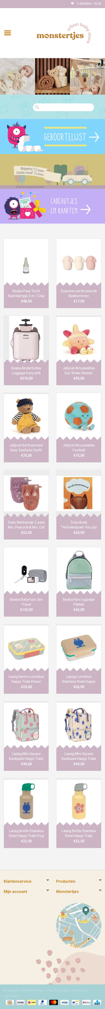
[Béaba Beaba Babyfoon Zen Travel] (26, 570)
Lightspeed (11, 996)
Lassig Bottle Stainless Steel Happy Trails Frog (26, 833)
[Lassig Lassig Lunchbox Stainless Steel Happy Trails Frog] (78, 647)
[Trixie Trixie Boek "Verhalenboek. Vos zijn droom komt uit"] (78, 493)
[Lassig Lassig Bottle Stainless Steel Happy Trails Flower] (78, 802)
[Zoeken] (38, 107)
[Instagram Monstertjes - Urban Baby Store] (25, 4)
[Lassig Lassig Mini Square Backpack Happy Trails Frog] (78, 724)
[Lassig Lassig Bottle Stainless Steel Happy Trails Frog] (26, 802)
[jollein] (52, 76)
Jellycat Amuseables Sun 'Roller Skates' (79, 370)
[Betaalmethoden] (9, 1002)
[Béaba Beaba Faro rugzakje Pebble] (78, 570)
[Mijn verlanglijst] (52, 136)
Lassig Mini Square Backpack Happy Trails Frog (79, 756)
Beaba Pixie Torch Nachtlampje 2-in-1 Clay (26, 293)
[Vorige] (10, 74)
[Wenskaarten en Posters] (52, 206)
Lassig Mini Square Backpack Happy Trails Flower (26, 756)
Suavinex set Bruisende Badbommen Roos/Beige (79, 293)
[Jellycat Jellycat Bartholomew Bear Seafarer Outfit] (26, 416)
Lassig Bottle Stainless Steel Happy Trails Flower (79, 833)
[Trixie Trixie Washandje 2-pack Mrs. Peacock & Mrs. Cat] (26, 493)
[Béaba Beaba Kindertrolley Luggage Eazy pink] (26, 339)
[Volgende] (95, 74)
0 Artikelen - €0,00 (88, 3)
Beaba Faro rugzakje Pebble (79, 602)
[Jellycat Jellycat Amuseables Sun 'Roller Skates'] (78, 339)
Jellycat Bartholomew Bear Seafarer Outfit (26, 447)
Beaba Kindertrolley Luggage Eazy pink (26, 370)
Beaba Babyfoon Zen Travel (26, 602)
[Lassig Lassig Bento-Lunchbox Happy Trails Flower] (26, 647)
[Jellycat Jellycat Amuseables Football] (78, 416)
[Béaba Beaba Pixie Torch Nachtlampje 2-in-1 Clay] (26, 262)
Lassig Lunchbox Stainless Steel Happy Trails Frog (78, 679)
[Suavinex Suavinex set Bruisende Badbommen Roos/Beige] (78, 262)
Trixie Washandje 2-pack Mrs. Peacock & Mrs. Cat (26, 524)
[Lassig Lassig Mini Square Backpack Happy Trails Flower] (26, 724)
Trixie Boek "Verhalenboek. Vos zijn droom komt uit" (79, 525)
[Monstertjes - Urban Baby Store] (64, 33)
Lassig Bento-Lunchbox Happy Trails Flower (26, 679)
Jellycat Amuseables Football (79, 447)
